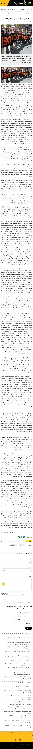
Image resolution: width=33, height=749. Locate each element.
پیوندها (24, 733)
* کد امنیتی (30, 595)
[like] (11, 532)
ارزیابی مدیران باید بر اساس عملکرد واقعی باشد (20, 661)
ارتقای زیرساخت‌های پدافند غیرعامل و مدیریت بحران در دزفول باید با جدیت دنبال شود (17, 678)
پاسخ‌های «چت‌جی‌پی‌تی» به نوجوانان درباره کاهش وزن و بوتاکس (18, 726)
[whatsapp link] (21, 537)
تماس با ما (31, 733)
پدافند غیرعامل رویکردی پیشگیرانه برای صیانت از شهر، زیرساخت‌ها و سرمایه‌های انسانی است (19, 673)
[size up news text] (26, 13)
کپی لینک (29, 541)
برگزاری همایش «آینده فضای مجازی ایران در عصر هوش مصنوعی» (18, 669)
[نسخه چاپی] (8, 14)
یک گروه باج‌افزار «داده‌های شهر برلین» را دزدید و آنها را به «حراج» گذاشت (18, 648)
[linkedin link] (19, 537)
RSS (32, 735)
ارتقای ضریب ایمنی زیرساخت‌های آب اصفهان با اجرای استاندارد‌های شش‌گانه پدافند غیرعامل (19, 643)
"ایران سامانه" (14, 747)
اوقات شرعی (10, 733)
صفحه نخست (29, 9)
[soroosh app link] (20, 740)
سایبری (21, 545)
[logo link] (20, 3)
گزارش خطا (3, 532)
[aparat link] (15, 740)
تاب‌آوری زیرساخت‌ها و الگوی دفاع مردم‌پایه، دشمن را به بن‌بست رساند (16, 652)
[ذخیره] (8, 15)
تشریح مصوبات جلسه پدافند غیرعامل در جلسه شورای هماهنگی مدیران (17, 639)
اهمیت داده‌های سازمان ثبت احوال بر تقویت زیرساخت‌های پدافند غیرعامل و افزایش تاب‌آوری (18, 664)
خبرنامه (6, 733)
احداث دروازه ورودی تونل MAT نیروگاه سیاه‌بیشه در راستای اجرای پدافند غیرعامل (18, 657)
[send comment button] (3, 584)
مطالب (22, 9)
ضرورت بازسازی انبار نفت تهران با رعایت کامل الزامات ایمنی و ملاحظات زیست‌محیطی (17, 717)
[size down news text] (30, 13)
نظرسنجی (2, 733)
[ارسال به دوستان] (10, 14)
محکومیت (12, 545)
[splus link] (24, 537)
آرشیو (18, 733)
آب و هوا (14, 733)
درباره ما (27, 733)
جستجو (20, 733)
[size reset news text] (28, 13)
